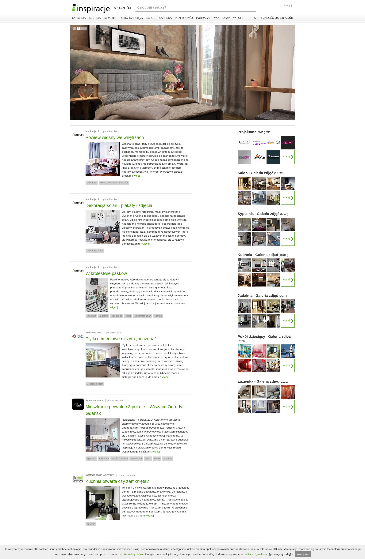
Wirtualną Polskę (134, 554)
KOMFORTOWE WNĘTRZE (100, 475)
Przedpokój (117, 316)
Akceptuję (303, 554)
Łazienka (91, 316)
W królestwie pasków (106, 273)
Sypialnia (91, 458)
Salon (128, 316)
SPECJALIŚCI (122, 7)
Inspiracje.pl (92, 131)
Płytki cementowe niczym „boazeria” (121, 338)
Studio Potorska (94, 400)
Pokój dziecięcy (120, 458)
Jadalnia (103, 316)
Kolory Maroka (94, 332)
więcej (137, 175)
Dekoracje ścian (95, 250)
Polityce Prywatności (256, 554)
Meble (157, 458)
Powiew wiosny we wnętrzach (115, 137)
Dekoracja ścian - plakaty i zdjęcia (119, 205)
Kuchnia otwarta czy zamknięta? (117, 481)
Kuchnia (158, 316)
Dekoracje (92, 182)
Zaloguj (288, 5)
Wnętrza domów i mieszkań (114, 182)
